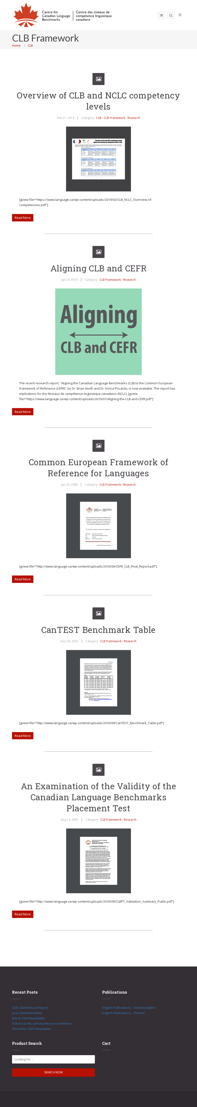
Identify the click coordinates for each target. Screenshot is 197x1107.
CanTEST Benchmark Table (98, 629)
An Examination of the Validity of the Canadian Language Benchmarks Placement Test (98, 796)
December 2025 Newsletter (31, 1029)
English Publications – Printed (123, 1013)
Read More (23, 217)
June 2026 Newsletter (27, 1013)
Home (16, 45)
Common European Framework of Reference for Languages (98, 467)
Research (134, 118)
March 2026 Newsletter (28, 1018)
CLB (30, 45)
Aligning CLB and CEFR (98, 268)
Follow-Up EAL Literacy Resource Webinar (42, 1023)
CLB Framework (114, 118)
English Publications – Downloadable (128, 1007)
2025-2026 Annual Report (30, 1007)
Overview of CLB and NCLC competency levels (98, 101)
